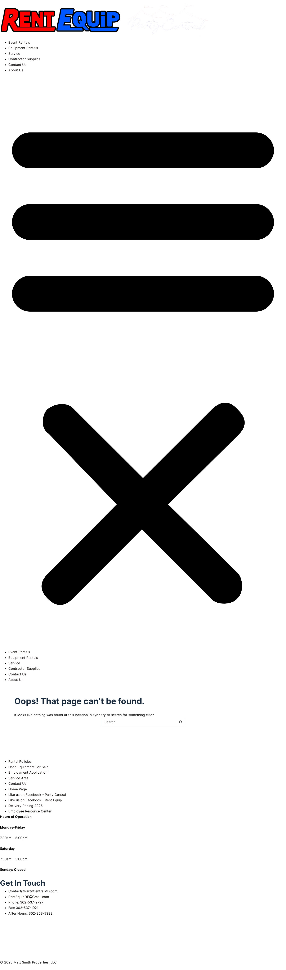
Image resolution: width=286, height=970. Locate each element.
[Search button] (180, 722)
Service (14, 53)
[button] (143, 361)
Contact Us (17, 65)
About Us (15, 70)
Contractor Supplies (24, 59)
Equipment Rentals (23, 48)
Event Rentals (19, 42)
